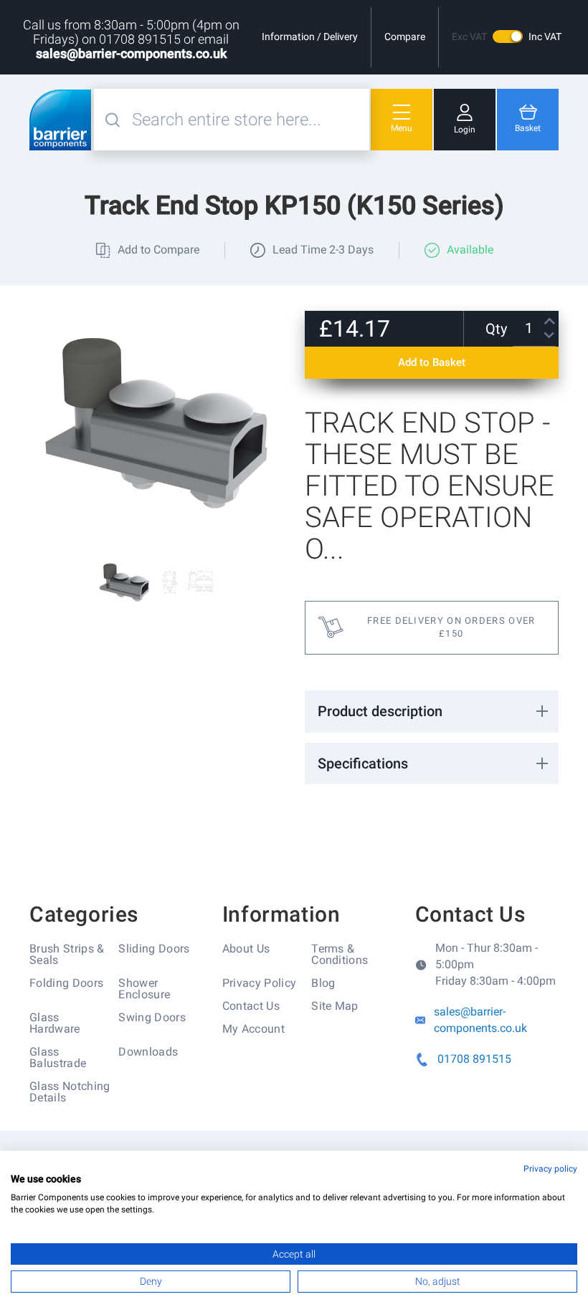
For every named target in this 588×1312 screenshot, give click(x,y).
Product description (380, 711)
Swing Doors (152, 1017)
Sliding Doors (153, 948)
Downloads (148, 1051)
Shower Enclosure (144, 988)
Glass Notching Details (69, 1091)
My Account (253, 1029)
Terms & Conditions (339, 954)
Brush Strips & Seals (66, 954)
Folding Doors (66, 983)
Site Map (335, 1006)
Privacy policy (550, 1169)
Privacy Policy (259, 983)
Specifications (363, 763)
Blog (323, 983)
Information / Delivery (310, 36)
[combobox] (248, 119)
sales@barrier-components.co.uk (131, 53)
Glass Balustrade (57, 1057)
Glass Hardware (54, 1023)
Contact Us (251, 1006)
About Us (246, 948)
